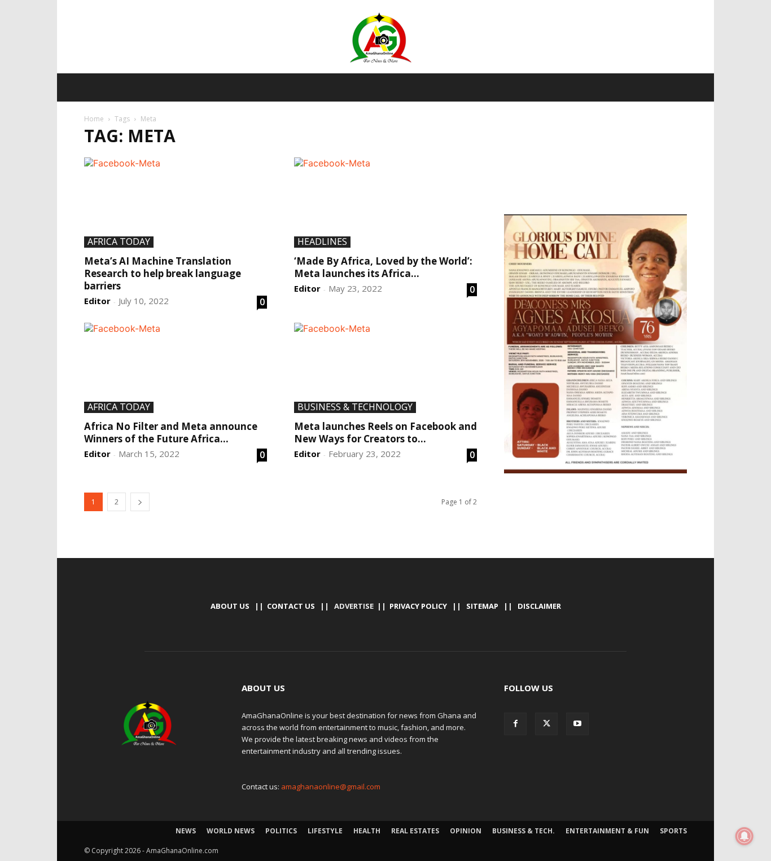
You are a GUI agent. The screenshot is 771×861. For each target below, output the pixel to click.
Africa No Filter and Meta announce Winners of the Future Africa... (170, 432)
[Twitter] (546, 724)
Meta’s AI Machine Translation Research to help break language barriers (162, 273)
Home (94, 119)
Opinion (465, 831)
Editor (97, 300)
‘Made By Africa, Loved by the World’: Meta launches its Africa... (383, 267)
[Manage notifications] (744, 836)
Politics (281, 831)
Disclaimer (539, 606)
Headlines (322, 242)
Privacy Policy (418, 606)
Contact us (291, 606)
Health (366, 831)
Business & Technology (355, 407)
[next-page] (140, 502)
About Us (230, 606)
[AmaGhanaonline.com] (385, 37)
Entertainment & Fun (607, 831)
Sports (673, 831)
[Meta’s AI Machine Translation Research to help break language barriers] (175, 202)
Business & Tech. (523, 831)
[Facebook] (515, 724)
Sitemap (482, 606)
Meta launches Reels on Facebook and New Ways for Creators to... (385, 432)
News (186, 831)
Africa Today (118, 242)
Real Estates (415, 831)
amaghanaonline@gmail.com (330, 786)
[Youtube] (577, 724)
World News (231, 831)
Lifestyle (325, 831)
